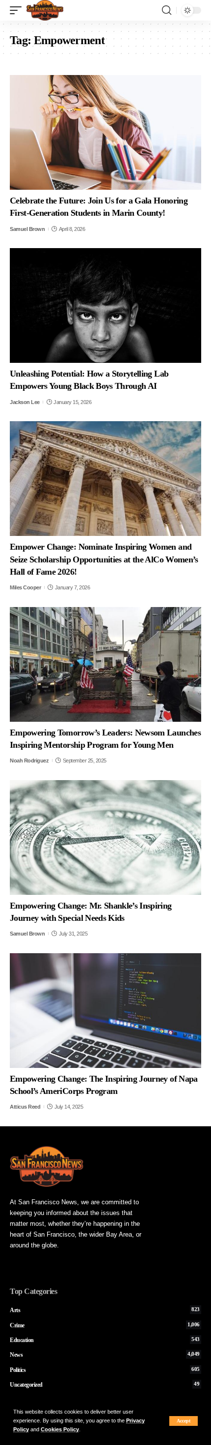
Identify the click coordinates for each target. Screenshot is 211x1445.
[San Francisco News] (44, 10)
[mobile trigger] (18, 10)
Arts (105, 1310)
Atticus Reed (25, 1107)
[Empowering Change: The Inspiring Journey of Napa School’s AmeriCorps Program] (105, 1010)
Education (105, 1340)
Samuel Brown (27, 229)
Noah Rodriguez (29, 760)
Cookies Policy (60, 1429)
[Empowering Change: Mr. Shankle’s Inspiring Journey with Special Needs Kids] (105, 837)
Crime (105, 1325)
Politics (105, 1370)
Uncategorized (105, 1384)
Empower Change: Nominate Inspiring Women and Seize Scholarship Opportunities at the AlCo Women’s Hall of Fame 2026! (104, 559)
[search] (166, 10)
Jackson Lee (25, 402)
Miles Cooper (25, 587)
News (105, 1354)
